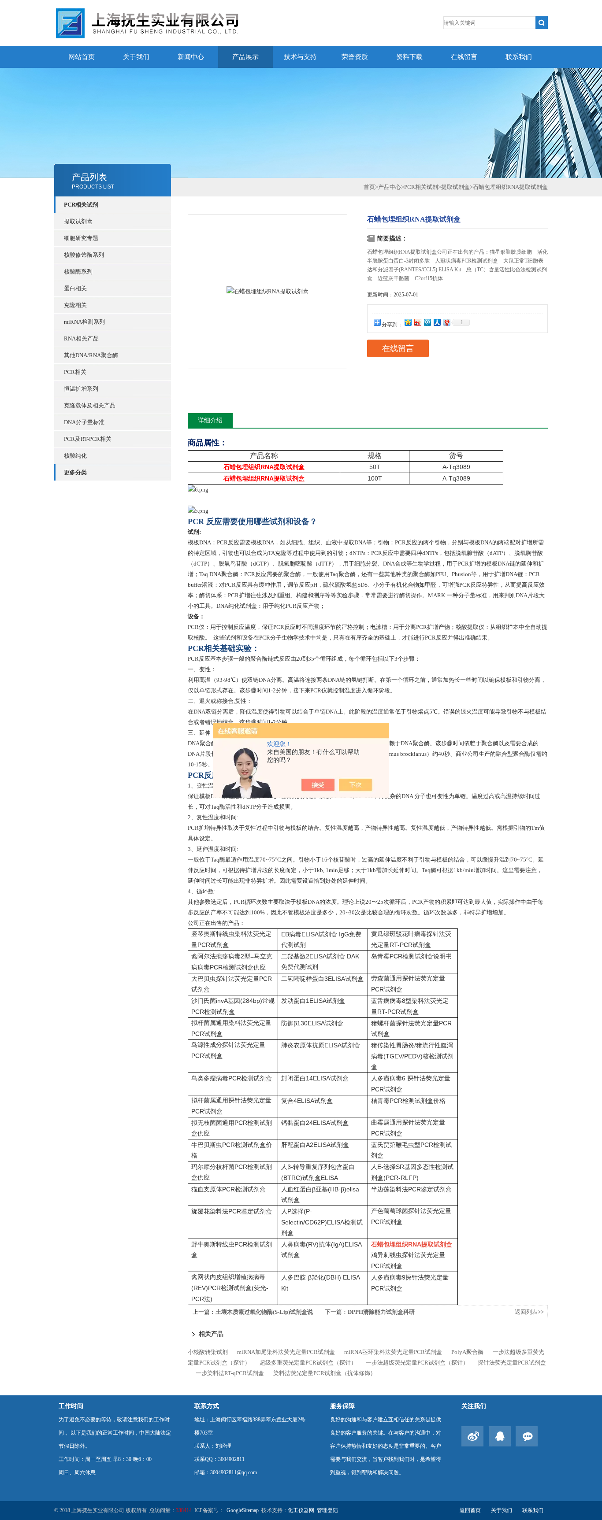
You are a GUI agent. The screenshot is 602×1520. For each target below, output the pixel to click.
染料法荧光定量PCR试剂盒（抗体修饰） (324, 1373)
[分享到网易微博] (446, 322)
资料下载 (409, 56)
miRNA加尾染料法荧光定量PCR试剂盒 (286, 1352)
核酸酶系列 (78, 271)
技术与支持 (300, 56)
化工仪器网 (301, 1510)
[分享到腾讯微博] (427, 322)
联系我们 (518, 56)
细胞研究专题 (81, 238)
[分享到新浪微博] (417, 322)
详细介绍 (210, 420)
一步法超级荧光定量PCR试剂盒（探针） (417, 1362)
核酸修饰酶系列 (84, 254)
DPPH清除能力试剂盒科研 (381, 1312)
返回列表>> (529, 1312)
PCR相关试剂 (81, 204)
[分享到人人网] (437, 322)
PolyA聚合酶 (467, 1352)
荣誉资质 (355, 56)
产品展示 (245, 56)
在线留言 (464, 56)
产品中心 (389, 187)
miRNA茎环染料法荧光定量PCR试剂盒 (393, 1352)
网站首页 (81, 56)
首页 (369, 187)
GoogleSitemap (243, 1510)
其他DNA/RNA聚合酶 (91, 355)
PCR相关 (75, 372)
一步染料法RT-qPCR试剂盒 (230, 1373)
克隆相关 (75, 305)
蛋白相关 (75, 288)
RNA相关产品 (81, 338)
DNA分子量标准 (84, 422)
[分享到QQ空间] (407, 322)
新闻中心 (191, 56)
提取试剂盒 (78, 221)
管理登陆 (327, 1510)
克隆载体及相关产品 (89, 405)
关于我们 (136, 56)
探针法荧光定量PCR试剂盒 (512, 1362)
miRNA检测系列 (84, 321)
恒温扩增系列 (81, 388)
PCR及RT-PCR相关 (87, 439)
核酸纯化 (75, 455)
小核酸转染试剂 (208, 1352)
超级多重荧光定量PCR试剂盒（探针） (308, 1362)
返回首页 (470, 1510)
